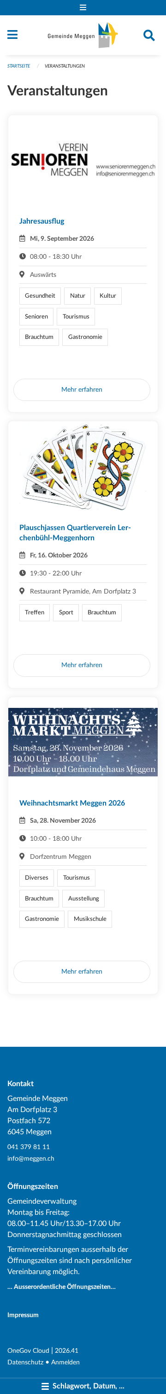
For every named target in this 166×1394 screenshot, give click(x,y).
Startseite (18, 66)
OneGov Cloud (28, 1350)
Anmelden (65, 1362)
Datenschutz (25, 1362)
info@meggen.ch (30, 1158)
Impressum (23, 1315)
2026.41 (66, 1350)
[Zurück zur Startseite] (83, 35)
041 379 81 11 (28, 1147)
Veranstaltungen (65, 66)
